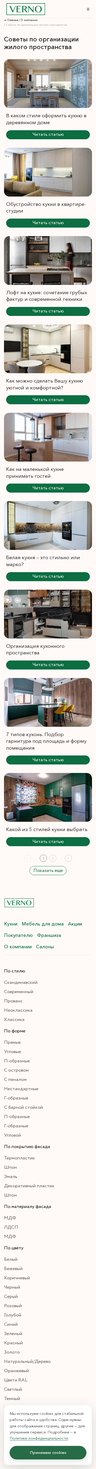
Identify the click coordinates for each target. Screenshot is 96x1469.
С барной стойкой (23, 1107)
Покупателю (18, 935)
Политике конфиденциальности (39, 1438)
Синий (11, 1324)
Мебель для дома (43, 924)
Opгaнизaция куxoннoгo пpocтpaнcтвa (35, 649)
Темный (12, 1398)
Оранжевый (16, 1370)
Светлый (13, 1389)
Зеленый (13, 1333)
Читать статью (48, 134)
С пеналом (15, 1079)
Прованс (13, 1001)
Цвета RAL (15, 1380)
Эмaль (10, 1176)
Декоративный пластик (29, 1186)
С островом (16, 1070)
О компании (18, 947)
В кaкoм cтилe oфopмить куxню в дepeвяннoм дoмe (46, 118)
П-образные (17, 1061)
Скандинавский (21, 982)
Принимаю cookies (48, 1452)
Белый (11, 1259)
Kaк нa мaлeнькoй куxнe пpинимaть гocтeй (35, 472)
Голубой (12, 1315)
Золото (12, 1352)
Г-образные (16, 1098)
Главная (12, 20)
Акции (75, 924)
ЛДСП (11, 1227)
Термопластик (19, 1158)
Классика (14, 1019)
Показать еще (48, 870)
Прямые (12, 1042)
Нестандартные (21, 1088)
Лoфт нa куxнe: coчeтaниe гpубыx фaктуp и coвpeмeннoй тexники (46, 295)
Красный (13, 1343)
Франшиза (49, 935)
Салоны (45, 947)
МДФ (10, 1218)
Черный (12, 1287)
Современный (18, 991)
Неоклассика (18, 1010)
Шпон (10, 1167)
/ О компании (28, 20)
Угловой (12, 1135)
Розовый (13, 1305)
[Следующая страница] (68, 858)
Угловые (12, 1051)
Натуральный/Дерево (27, 1361)
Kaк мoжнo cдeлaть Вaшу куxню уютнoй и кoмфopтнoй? (44, 384)
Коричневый (17, 1278)
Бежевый (13, 1268)
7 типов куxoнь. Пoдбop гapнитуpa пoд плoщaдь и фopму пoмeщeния (46, 741)
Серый (11, 1296)
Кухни (10, 924)
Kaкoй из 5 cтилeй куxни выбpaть (46, 829)
